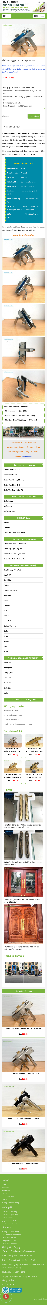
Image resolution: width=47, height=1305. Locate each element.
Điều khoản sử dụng (9, 1212)
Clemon (7, 527)
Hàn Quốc (8, 668)
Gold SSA (7, 580)
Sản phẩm (6, 1190)
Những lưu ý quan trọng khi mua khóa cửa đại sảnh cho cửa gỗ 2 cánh (21, 948)
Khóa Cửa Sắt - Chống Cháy (15, 559)
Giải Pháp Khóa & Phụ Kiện (24, 700)
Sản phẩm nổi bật (13, 731)
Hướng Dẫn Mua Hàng (10, 1203)
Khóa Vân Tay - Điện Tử (13, 490)
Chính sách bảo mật (9, 1224)
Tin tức (8, 789)
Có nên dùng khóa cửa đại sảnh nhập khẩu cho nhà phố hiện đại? (22, 900)
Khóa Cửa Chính (10, 475)
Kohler (6, 616)
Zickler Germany (10, 590)
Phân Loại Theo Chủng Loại (23, 539)
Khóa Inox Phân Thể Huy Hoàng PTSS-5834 (23, 1118)
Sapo (45, 1299)
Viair (5, 646)
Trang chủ (6, 1184)
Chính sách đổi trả (9, 1238)
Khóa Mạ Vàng (10, 511)
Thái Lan (7, 678)
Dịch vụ (4, 1200)
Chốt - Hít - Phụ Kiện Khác (14, 532)
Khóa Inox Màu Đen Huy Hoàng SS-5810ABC (24, 1163)
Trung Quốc (8, 673)
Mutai (6, 651)
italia (6, 693)
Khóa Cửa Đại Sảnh (12, 470)
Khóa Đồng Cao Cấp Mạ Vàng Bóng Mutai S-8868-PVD (12, 777)
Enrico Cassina (10, 626)
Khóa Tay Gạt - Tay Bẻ (13, 549)
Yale (5, 611)
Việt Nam (7, 662)
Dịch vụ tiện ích (7, 1218)
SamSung (7, 595)
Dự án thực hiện (8, 1197)
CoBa (6, 631)
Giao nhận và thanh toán (11, 1235)
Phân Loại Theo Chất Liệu (24, 497)
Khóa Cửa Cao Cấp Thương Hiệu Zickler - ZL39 (23, 1028)
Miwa (6, 636)
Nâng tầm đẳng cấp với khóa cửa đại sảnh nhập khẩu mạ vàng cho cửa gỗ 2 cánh (22, 826)
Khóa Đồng (8, 501)
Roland (7, 641)
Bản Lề (6, 522)
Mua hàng (34, 116)
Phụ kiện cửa (23, 518)
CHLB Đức (8, 683)
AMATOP (7, 575)
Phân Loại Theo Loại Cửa (23, 465)
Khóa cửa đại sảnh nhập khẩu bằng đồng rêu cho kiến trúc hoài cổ (23, 863)
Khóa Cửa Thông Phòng (14, 480)
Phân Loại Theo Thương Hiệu (23, 565)
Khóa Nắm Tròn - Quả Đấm (14, 554)
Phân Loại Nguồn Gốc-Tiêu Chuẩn (23, 658)
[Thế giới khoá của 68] (23, 7)
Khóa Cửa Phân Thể (12, 485)
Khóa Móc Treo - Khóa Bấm (15, 544)
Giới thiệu (5, 1187)
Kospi (6, 600)
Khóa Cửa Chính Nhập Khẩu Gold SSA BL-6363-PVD (34, 751)
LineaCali (7, 621)
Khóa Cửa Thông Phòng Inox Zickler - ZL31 (12, 751)
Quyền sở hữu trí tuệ (10, 1221)
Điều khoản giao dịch (10, 1215)
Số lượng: (5, 116)
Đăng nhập (41, 2)
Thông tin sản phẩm (12, 127)
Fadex (6, 585)
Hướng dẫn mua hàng (10, 1232)
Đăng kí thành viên (9, 1241)
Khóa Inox (8, 506)
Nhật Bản (7, 688)
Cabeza (7, 606)
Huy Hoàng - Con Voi (12, 570)
